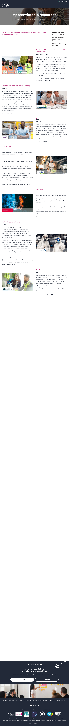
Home (5, 700)
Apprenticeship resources (37, 27)
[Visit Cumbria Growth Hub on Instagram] (38, 706)
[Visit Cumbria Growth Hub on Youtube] (33, 706)
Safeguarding (38, 709)
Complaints (47, 709)
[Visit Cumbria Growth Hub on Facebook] (31, 706)
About (9, 700)
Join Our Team (27, 700)
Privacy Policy (22, 709)
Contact (63, 700)
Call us (22, 679)
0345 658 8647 (63, 1)
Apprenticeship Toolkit (22, 27)
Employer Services (17, 700)
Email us (47, 679)
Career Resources (10, 27)
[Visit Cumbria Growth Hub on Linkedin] (35, 706)
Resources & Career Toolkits (39, 700)
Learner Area (51, 700)
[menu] (66, 5)
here (11, 113)
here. (41, 75)
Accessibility (31, 709)
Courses (58, 700)
